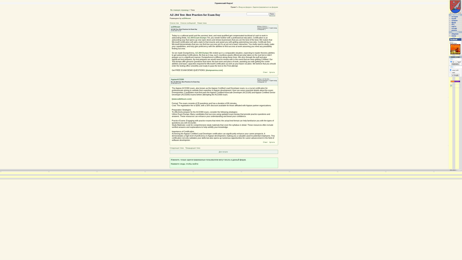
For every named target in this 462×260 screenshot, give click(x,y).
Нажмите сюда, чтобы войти (184, 164)
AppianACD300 (177, 79)
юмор (454, 36)
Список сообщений (188, 23)
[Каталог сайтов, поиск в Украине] (455, 85)
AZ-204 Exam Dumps (197, 38)
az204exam (186, 18)
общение (455, 34)
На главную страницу (179, 10)
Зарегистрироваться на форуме (265, 7)
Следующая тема (177, 148)
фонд (454, 22)
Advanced (272, 15)
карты (454, 26)
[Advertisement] (195, 175)
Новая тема (202, 23)
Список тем (174, 23)
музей (454, 19)
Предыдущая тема (192, 148)
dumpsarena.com (214, 70)
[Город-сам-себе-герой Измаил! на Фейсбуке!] (455, 38)
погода (454, 28)
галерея (455, 20)
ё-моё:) (459, 170)
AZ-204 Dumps (202, 53)
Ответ (265, 72)
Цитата (272, 72)
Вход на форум (245, 7)
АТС (453, 24)
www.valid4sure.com (181, 99)
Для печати (223, 152)
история (455, 17)
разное (454, 30)
